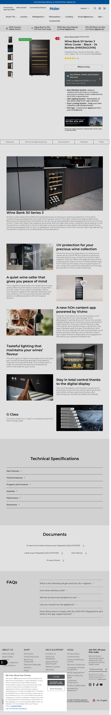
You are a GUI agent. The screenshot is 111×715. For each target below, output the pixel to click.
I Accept (56, 677)
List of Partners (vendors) (16, 708)
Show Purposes (56, 689)
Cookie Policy (16, 706)
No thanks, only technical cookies (56, 682)
